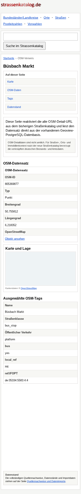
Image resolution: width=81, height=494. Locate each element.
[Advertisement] (40, 427)
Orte (47, 17)
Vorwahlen (35, 24)
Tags (10, 98)
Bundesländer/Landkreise (20, 17)
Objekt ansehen (15, 238)
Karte (10, 81)
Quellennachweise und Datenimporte (46, 481)
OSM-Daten (14, 90)
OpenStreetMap (29, 288)
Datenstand (14, 107)
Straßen (60, 17)
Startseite (8, 58)
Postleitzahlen (12, 24)
